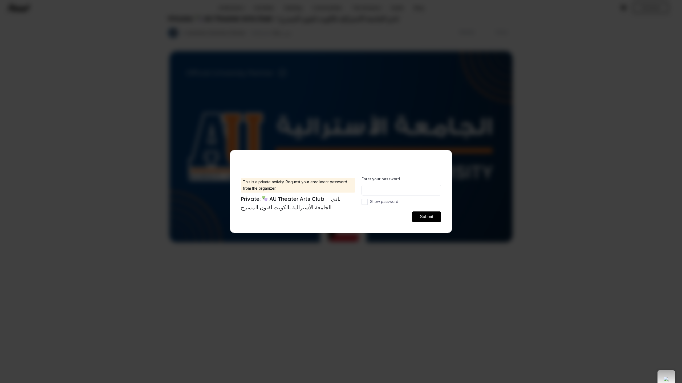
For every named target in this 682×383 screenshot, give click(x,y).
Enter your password (381, 179)
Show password (384, 201)
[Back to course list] (443, 157)
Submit (426, 216)
